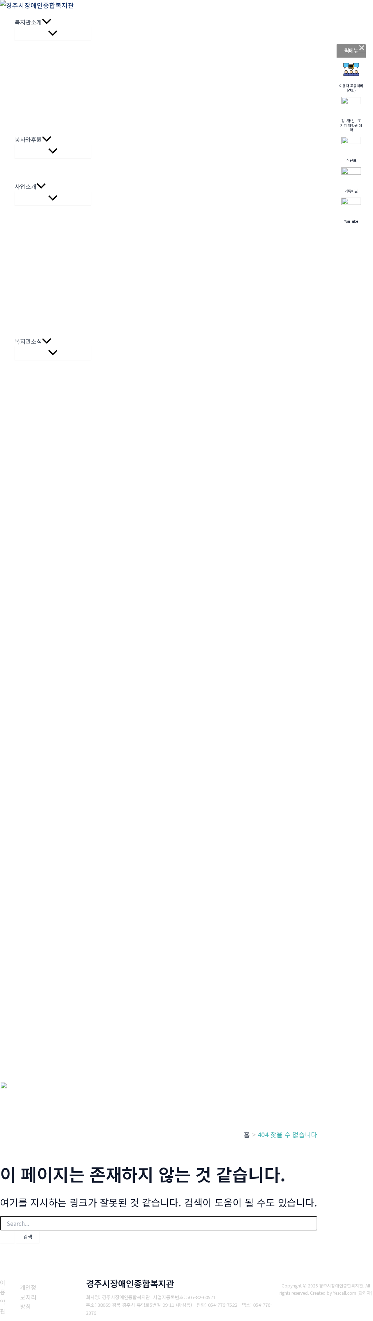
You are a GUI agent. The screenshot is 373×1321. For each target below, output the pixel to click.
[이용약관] (5, 1297)
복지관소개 (28, 22)
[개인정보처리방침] (31, 1296)
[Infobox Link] (351, 77)
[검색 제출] (7, 1237)
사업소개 (25, 186)
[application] (46, 22)
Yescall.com (344, 1293)
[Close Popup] (362, 48)
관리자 (365, 1293)
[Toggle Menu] (53, 33)
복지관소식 (28, 341)
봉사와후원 (28, 139)
